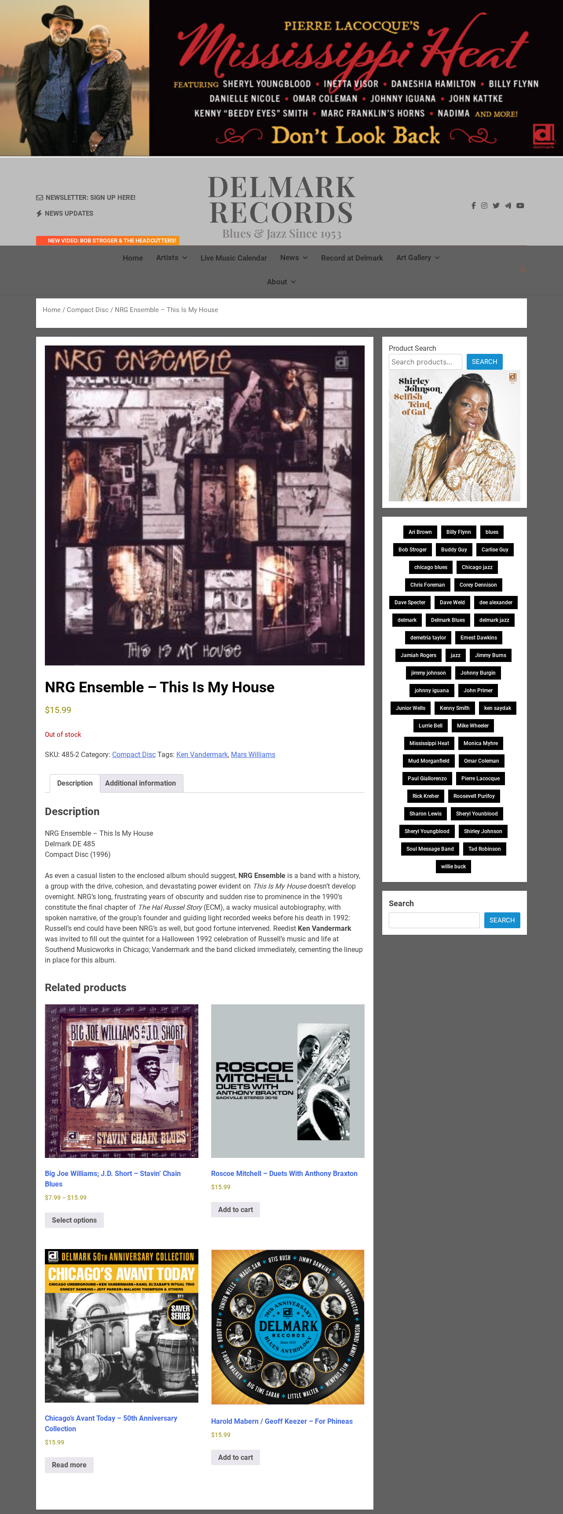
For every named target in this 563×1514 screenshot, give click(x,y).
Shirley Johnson (483, 831)
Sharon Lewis (425, 814)
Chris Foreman (427, 585)
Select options (74, 1220)
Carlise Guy (495, 550)
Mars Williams (253, 754)
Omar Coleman (481, 761)
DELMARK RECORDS (281, 198)
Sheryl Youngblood (427, 831)
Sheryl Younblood (477, 814)
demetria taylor (428, 638)
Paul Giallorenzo (427, 778)
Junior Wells (410, 708)
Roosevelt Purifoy (474, 796)
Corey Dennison (478, 585)
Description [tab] (75, 783)
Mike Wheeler (473, 726)
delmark (407, 620)
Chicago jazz (477, 567)
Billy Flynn (458, 532)
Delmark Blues (448, 620)
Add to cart (235, 1209)
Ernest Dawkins (479, 638)
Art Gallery (413, 257)
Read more (69, 1465)
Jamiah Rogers (418, 655)
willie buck (453, 867)
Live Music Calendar (234, 258)
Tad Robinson (484, 849)
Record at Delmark (352, 258)
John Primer (478, 690)
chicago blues (430, 567)
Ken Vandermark (202, 754)
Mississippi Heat (429, 743)
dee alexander (495, 602)
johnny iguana (432, 690)
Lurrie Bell (430, 726)
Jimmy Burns (490, 655)
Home (133, 258)
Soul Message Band (430, 849)
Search (484, 362)
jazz (456, 655)
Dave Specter (410, 602)
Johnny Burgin (478, 673)
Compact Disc (88, 310)
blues (492, 532)
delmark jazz (494, 620)
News (289, 257)
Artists (167, 257)
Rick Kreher (426, 796)
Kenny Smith (455, 708)
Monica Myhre (481, 743)
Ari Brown (420, 532)
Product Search (412, 348)
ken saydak (497, 708)
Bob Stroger (412, 550)
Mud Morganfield (429, 761)
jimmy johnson (428, 673)
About (277, 281)
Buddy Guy (454, 550)
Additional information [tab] (140, 783)
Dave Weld (452, 602)
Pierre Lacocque (480, 778)
